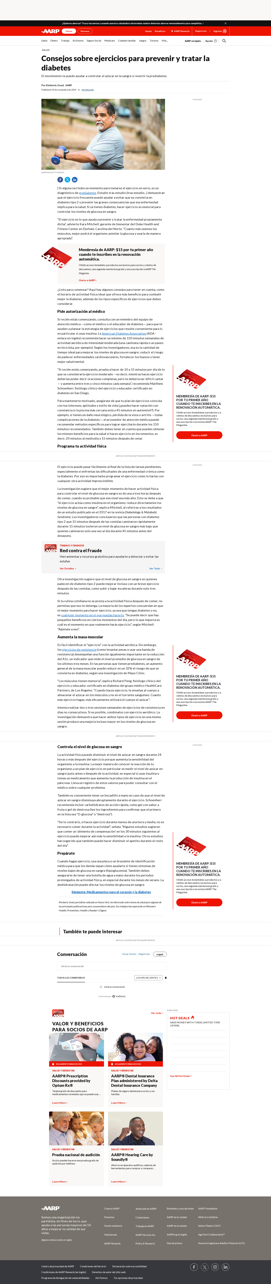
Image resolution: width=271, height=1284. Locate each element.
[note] (103, 172)
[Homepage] (50, 31)
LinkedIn (76, 181)
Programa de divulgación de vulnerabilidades (65, 1277)
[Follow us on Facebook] (194, 1267)
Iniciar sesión (129, 954)
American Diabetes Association (124, 333)
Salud (46, 50)
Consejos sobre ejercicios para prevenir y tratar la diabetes (125, 63)
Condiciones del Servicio (93, 1266)
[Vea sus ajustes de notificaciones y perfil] (165, 977)
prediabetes (87, 193)
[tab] (71, 977)
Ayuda (148, 31)
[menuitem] (44, 42)
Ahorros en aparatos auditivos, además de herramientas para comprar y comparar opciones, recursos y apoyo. (133, 1167)
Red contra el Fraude (81, 550)
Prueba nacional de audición (76, 1154)
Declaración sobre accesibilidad (129, 1266)
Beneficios (160, 31)
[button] (225, 23)
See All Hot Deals (180, 1075)
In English (88, 90)
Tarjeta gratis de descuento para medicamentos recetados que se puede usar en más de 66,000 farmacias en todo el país (75, 1092)
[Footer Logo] (66, 1208)
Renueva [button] (85, 31)
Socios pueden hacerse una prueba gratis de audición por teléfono (75, 1162)
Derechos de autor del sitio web (109, 1272)
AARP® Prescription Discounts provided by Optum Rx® (71, 1081)
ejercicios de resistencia (79, 649)
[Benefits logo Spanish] (51, 551)
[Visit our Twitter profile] (205, 1267)
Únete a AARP (87, 280)
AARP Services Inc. (146, 1234)
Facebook (61, 181)
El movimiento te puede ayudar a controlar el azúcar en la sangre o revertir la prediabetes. (104, 76)
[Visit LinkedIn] (226, 1267)
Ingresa (217, 31)
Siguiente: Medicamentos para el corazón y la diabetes (111, 892)
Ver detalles (67, 568)
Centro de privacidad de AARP (57, 1266)
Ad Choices (101, 1277)
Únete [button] (69, 31)
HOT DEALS (180, 1018)
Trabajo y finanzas (72, 545)
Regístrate (201, 31)
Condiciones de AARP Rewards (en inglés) (63, 1272)
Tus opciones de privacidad (128, 1277)
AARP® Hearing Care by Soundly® (132, 1157)
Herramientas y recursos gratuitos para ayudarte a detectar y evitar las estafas (109, 559)
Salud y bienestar (63, 1070)
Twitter (68, 181)
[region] (112, 976)
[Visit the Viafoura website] (118, 996)
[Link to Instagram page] (215, 1267)
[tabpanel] (207, 40)
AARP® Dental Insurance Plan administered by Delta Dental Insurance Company (134, 1081)
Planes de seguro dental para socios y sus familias (133, 1092)
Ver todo (154, 568)
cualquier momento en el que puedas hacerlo (92, 615)
